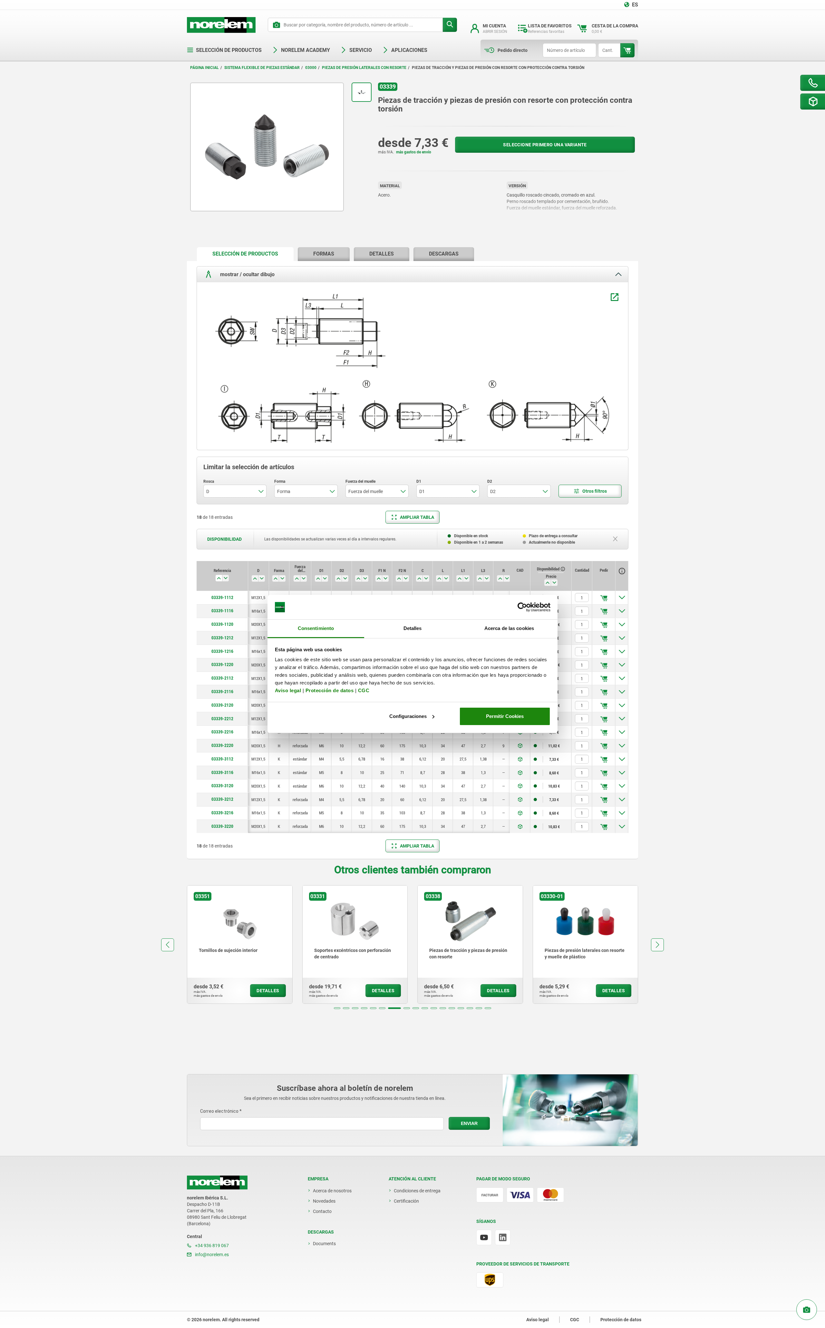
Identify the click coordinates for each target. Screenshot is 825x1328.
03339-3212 (222, 799)
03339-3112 (222, 758)
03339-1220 (222, 664)
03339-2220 (222, 745)
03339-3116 (222, 772)
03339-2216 (222, 731)
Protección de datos (330, 690)
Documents (324, 1243)
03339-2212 (222, 718)
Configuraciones (408, 716)
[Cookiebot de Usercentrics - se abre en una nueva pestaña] (522, 607)
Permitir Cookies (505, 716)
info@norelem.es (211, 1254)
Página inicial (204, 68)
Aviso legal (288, 690)
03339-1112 (222, 597)
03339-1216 (222, 651)
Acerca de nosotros (332, 1190)
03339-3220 (222, 826)
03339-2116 (222, 691)
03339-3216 (222, 812)
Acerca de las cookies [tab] (509, 628)
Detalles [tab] (412, 628)
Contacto (322, 1211)
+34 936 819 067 (211, 1245)
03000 (310, 67)
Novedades (324, 1201)
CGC (364, 690)
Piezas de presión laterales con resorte (364, 67)
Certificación (406, 1201)
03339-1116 (222, 610)
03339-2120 (222, 705)
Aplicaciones (409, 50)
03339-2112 (222, 678)
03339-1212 (222, 637)
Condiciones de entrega (417, 1190)
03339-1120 (222, 624)
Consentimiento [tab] (316, 628)
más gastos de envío (413, 152)
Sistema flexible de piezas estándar (262, 67)
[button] (337, 1008)
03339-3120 (222, 785)
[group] (240, 944)
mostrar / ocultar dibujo (247, 274)
